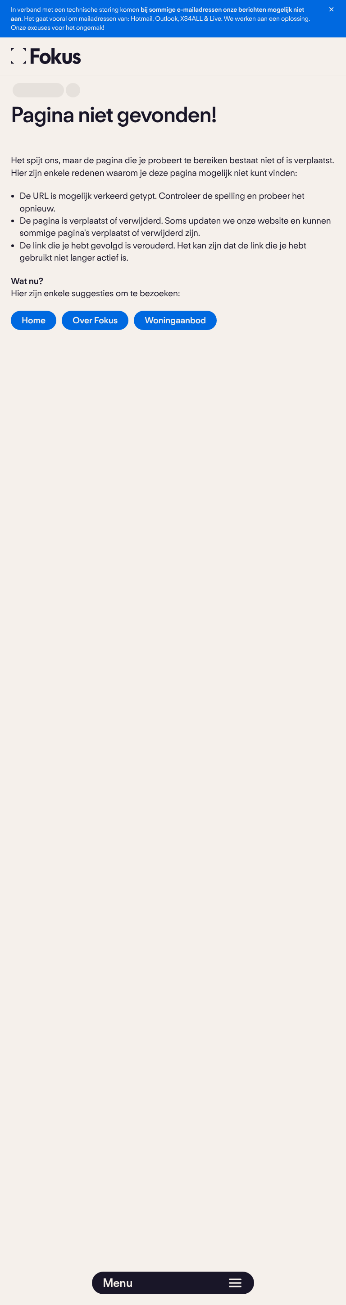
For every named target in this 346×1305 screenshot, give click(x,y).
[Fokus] (46, 56)
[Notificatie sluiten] (331, 9)
